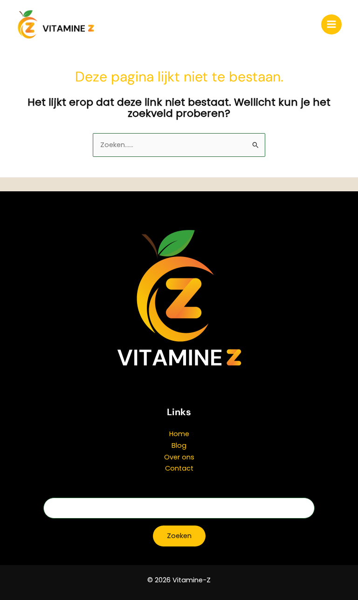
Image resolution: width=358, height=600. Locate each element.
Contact (179, 468)
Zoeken (179, 535)
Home (179, 433)
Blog (179, 445)
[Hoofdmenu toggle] (331, 24)
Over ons (179, 457)
